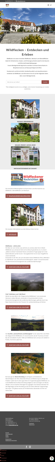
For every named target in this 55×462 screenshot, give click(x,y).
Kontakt (7, 432)
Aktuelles (12, 234)
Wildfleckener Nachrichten (19, 196)
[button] (48, 6)
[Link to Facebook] (26, 447)
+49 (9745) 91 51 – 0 (11, 1)
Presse (7, 435)
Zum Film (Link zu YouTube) (19, 267)
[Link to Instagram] (30, 447)
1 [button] (25, 40)
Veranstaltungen (9, 434)
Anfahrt (7, 436)
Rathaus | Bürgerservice (25, 121)
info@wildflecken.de (13, 425)
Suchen (45, 82)
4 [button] (29, 40)
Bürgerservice (8, 439)
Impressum (31, 423)
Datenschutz (32, 424)
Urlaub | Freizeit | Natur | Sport (25, 145)
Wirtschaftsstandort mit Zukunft (25, 168)
